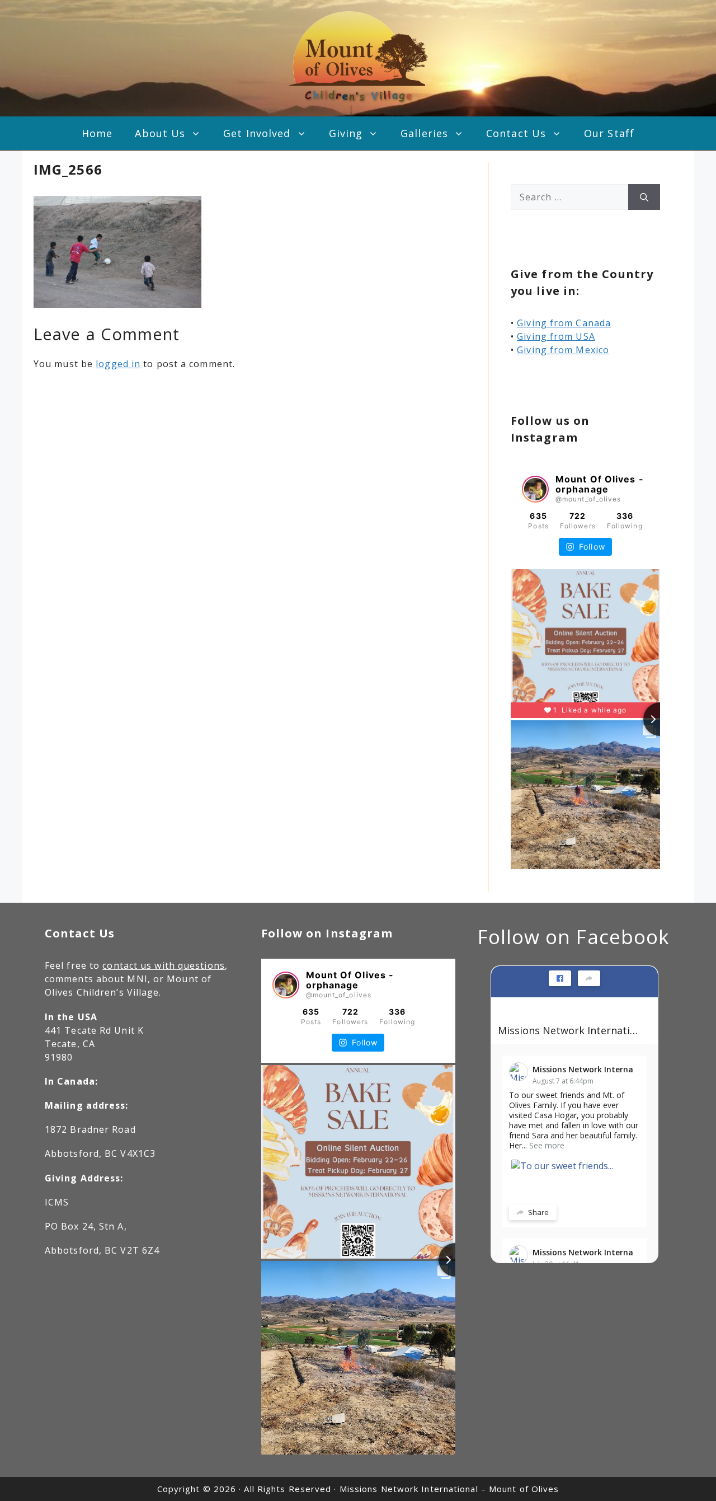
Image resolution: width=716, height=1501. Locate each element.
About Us (160, 133)
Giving (346, 133)
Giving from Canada (564, 323)
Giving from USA (556, 336)
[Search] (644, 197)
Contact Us (516, 133)
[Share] (589, 978)
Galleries (424, 133)
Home (97, 133)
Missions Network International (570, 1030)
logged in (118, 364)
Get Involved (256, 133)
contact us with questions (163, 965)
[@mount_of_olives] (535, 489)
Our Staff (609, 133)
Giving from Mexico (563, 350)
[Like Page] (560, 978)
